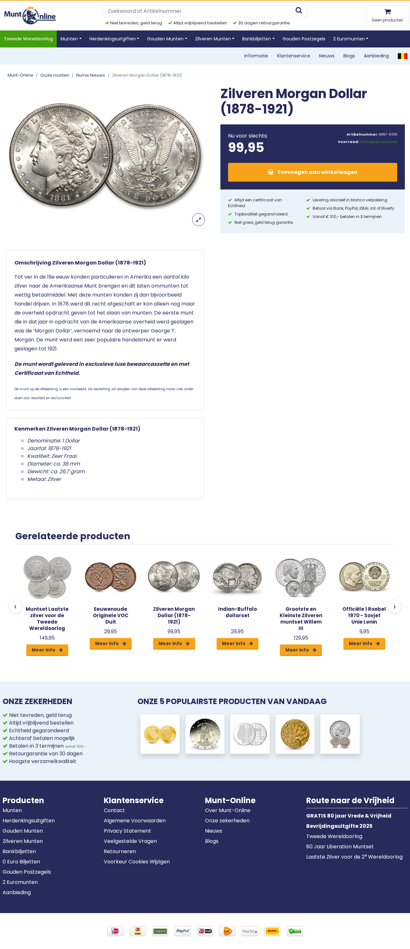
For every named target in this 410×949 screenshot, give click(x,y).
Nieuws (326, 56)
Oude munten (54, 75)
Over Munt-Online (227, 810)
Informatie (256, 56)
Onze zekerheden (227, 820)
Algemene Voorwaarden (135, 820)
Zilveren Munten (23, 841)
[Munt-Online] (31, 15)
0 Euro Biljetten (21, 861)
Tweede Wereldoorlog (28, 39)
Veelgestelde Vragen (130, 841)
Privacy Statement (127, 831)
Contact (114, 810)
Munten (12, 810)
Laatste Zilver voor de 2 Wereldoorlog (354, 857)
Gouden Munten (23, 831)
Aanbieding (376, 56)
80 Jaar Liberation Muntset (340, 846)
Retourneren (120, 851)
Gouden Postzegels (304, 39)
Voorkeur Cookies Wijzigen (137, 861)
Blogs (349, 56)
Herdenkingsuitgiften (29, 820)
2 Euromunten (20, 882)
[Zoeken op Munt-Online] (298, 11)
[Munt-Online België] (402, 56)
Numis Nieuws (90, 75)
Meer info (44, 650)
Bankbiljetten (19, 851)
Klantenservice (293, 56)
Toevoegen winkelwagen (316, 172)
